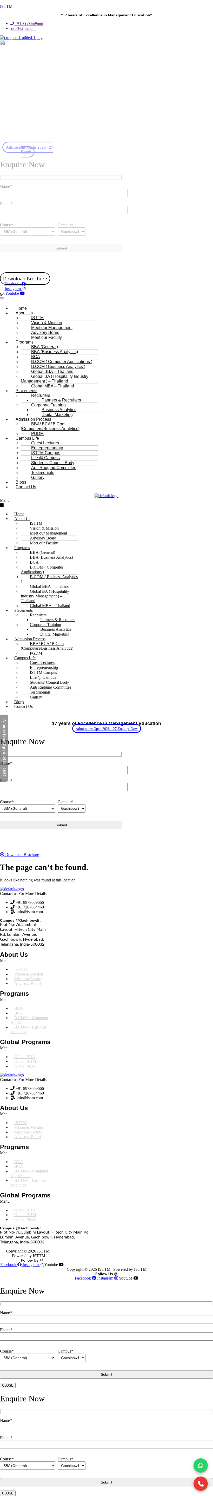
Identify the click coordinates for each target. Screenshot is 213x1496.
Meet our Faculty (46, 337)
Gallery (37, 477)
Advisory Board (27, 983)
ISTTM (6, 6)
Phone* (6, 203)
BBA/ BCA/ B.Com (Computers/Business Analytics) (50, 426)
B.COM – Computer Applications (29, 1020)
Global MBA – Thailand (52, 386)
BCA (18, 1013)
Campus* (65, 225)
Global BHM (25, 1061)
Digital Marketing (54, 634)
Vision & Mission (28, 974)
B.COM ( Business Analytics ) (49, 579)
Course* (7, 225)
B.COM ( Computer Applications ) (42, 569)
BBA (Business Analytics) (54, 352)
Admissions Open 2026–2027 (4, 748)
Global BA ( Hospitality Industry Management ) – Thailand (54, 378)
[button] (106, 297)
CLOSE (8, 1385)
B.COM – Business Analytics (28, 1029)
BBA (18, 1008)
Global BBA (24, 1057)
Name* (6, 186)
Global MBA (25, 1066)
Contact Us (26, 487)
